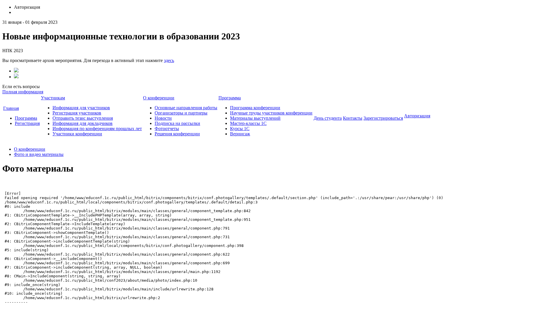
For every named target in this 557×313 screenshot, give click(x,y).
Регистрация (27, 123)
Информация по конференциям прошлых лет (97, 128)
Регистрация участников (77, 112)
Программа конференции (255, 107)
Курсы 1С (239, 128)
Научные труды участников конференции (271, 112)
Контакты (352, 118)
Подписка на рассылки (177, 123)
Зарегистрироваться (383, 118)
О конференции (158, 97)
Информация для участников (81, 107)
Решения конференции (177, 133)
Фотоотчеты (167, 128)
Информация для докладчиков (83, 123)
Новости (163, 118)
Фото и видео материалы (39, 154)
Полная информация (22, 91)
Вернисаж (240, 133)
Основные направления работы (186, 107)
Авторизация (417, 115)
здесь (169, 60)
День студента (328, 118)
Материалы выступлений (255, 118)
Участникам (53, 97)
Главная (11, 108)
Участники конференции (77, 133)
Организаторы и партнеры (181, 112)
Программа (26, 118)
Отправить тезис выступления (83, 118)
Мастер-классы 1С (248, 123)
